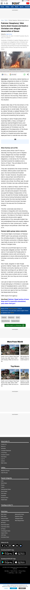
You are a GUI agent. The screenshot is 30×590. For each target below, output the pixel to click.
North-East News (5, 524)
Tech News (3, 493)
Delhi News (3, 516)
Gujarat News (4, 533)
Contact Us (3, 444)
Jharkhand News (5, 520)
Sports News (4, 491)
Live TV (3, 458)
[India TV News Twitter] (27, 0)
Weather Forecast (5, 470)
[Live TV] (27, 3)
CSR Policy (11, 572)
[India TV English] (16, 3)
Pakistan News (15, 321)
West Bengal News (19, 520)
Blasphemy (11, 317)
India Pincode (4, 472)
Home (2, 6)
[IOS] (22, 0)
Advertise (3, 448)
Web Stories (4, 463)
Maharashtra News (19, 514)
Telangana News (19, 518)
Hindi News (3, 456)
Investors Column (5, 454)
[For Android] (7, 562)
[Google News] (5, 74)
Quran (17, 317)
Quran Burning (5, 321)
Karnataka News (5, 537)
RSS (20, 572)
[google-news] (20, 545)
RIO (16, 572)
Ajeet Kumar (9, 34)
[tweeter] (6, 545)
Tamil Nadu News (5, 526)
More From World (15, 342)
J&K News (3, 535)
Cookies (5, 585)
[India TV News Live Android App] (7, 553)
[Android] (23, 0)
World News (4, 483)
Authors (3, 460)
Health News (4, 499)
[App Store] (20, 553)
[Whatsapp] (24, 74)
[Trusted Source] (13, 74)
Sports (21, 6)
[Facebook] (2, 545)
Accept (14, 588)
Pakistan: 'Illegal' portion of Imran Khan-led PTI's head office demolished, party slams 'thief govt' (15, 301)
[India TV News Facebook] (26, 0)
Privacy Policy (22, 571)
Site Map (7, 571)
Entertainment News (6, 489)
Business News (4, 497)
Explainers (3, 495)
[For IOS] (20, 562)
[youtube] (13, 545)
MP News (3, 522)
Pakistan (4, 317)
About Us (3, 446)
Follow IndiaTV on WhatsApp (14, 325)
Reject (22, 588)
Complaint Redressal (6, 450)
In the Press (4, 452)
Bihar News (3, 514)
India (12, 6)
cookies (6, 588)
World (16, 6)
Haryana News (4, 518)
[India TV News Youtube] (28, 0)
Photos (2, 485)
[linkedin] (17, 545)
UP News (3, 528)
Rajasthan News (19, 516)
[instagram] (9, 545)
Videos (7, 6)
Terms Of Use (13, 571)
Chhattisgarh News (5, 530)
